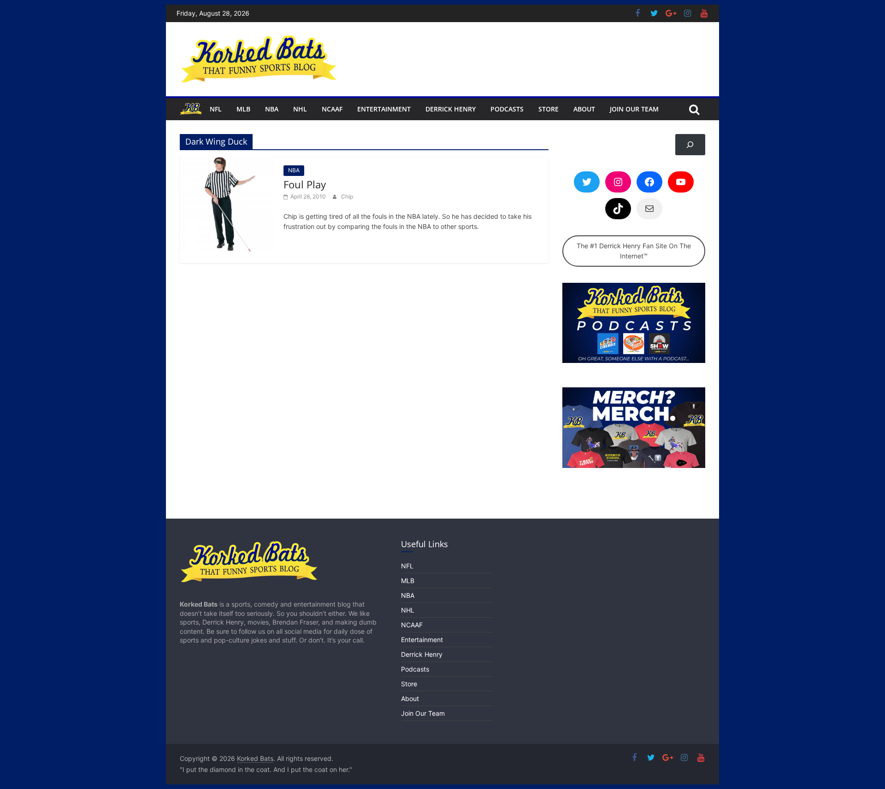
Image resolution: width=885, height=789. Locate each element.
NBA (271, 109)
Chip (347, 196)
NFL (216, 109)
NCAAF (332, 109)
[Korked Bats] (191, 109)
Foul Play (304, 184)
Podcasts (507, 109)
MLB (243, 109)
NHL (300, 109)
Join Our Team (634, 109)
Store (548, 109)
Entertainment (384, 109)
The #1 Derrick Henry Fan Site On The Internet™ (634, 251)
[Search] (690, 145)
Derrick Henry (450, 109)
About (584, 109)
